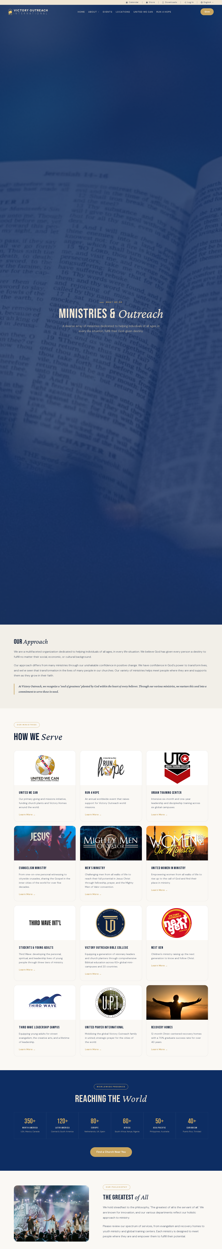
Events (107, 11)
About (92, 11)
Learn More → (27, 814)
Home (81, 11)
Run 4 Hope (163, 11)
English (207, 2)
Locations (123, 11)
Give (207, 11)
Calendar (134, 2)
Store (152, 2)
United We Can (143, 11)
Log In (190, 2)
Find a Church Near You (111, 1151)
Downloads (171, 2)
